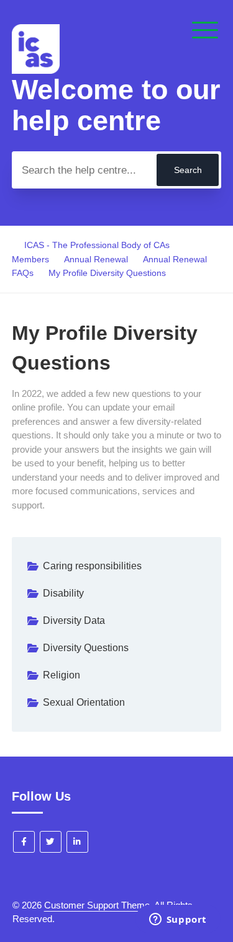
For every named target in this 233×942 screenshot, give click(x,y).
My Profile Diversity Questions (107, 273)
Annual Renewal (96, 259)
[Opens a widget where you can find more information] (178, 920)
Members (30, 259)
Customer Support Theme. (98, 905)
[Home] (36, 70)
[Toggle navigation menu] (205, 31)
